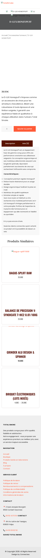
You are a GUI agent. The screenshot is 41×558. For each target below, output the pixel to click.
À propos (7, 466)
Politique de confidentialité (14, 489)
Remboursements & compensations (18, 486)
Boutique (6, 457)
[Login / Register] (19, 11)
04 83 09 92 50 (12, 530)
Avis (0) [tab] (25, 143)
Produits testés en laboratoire (15, 460)
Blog (5, 463)
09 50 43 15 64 (11, 515)
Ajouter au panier (24, 129)
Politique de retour (10, 483)
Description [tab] (10, 143)
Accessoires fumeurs (17, 35)
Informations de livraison (13, 495)
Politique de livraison (11, 480)
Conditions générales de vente (15, 492)
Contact (6, 468)
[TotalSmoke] (8, 4)
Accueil (5, 35)
